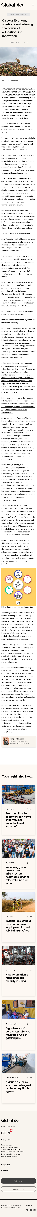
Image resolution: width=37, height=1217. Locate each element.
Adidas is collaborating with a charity (16, 552)
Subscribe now (18, 1189)
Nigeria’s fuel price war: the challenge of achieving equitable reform (18, 1086)
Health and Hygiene (7, 1145)
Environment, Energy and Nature (11, 1154)
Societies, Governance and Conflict (12, 1152)
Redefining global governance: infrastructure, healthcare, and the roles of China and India (17, 875)
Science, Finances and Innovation (11, 1149)
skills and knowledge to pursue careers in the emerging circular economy (18, 389)
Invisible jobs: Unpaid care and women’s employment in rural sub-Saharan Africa (18, 925)
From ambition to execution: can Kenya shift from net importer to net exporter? (18, 820)
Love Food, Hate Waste (20, 517)
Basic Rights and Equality (9, 1156)
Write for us (19, 1181)
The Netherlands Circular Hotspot (14, 476)
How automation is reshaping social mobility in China (17, 978)
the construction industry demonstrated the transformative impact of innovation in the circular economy (17, 670)
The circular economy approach (14, 256)
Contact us (5, 1165)
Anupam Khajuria (17, 739)
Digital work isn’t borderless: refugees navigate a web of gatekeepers (18, 1033)
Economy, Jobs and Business (18, 14)
